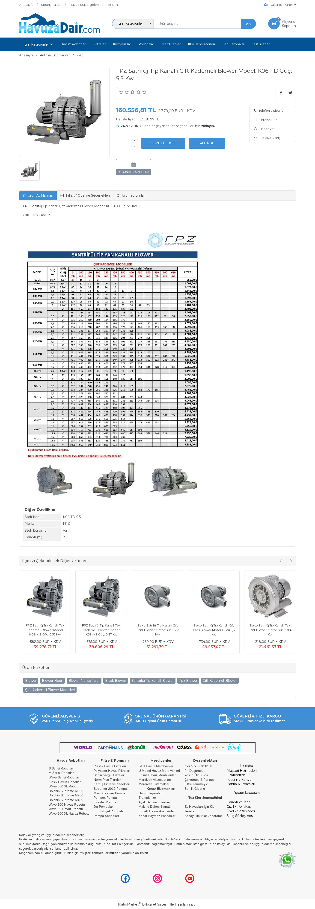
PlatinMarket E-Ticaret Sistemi (143, 904)
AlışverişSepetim (289, 24)
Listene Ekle (268, 120)
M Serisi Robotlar (61, 773)
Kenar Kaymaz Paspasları (157, 816)
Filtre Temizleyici (196, 784)
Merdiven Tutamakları (154, 784)
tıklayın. (208, 126)
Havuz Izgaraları (151, 793)
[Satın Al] (207, 143)
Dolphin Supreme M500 (66, 791)
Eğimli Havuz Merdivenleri (157, 775)
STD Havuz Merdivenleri (156, 766)
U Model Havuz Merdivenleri (159, 770)
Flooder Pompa (105, 802)
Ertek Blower (115, 681)
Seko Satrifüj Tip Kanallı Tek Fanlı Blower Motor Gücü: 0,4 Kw (270, 629)
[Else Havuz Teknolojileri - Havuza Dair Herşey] (59, 33)
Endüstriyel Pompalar (109, 811)
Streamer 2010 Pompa (110, 788)
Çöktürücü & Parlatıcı (199, 779)
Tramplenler (147, 797)
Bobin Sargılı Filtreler (109, 775)
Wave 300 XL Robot (63, 786)
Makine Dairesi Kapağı (155, 806)
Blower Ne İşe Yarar (84, 681)
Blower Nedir (52, 681)
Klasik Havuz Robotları (65, 782)
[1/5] (121, 92)
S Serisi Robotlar (61, 768)
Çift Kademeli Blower (220, 681)
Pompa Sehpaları (106, 816)
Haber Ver (267, 129)
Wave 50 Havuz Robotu (66, 809)
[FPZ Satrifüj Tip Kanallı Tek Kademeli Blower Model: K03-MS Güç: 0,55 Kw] (45, 597)
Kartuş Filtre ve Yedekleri (112, 784)
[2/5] (124, 92)
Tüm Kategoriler (36, 44)
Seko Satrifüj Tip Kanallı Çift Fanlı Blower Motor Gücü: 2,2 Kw (158, 629)
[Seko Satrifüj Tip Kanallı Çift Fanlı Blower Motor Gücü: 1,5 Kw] (214, 597)
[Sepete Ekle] (163, 143)
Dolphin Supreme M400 (66, 800)
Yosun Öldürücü (196, 775)
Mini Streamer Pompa (109, 793)
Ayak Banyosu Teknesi (155, 802)
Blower (30, 681)
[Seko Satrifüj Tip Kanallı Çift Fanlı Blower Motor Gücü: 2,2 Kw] (157, 597)
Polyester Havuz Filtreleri (112, 770)
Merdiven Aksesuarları (155, 779)
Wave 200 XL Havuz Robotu (69, 813)
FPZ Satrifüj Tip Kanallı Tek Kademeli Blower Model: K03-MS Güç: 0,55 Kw (45, 629)
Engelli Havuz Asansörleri (157, 811)
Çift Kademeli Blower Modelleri (50, 690)
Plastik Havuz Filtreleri (110, 766)
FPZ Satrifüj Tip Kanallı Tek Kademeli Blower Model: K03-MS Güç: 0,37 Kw (101, 629)
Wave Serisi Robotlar (64, 777)
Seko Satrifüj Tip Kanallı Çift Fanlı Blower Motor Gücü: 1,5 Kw (214, 629)
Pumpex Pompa (105, 797)
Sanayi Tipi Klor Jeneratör (203, 816)
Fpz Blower (188, 681)
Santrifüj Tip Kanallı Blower (153, 681)
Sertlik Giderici (194, 788)
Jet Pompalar (103, 806)
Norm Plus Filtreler (107, 779)
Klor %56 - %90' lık (198, 766)
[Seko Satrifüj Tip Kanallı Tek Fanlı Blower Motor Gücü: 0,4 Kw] (270, 597)
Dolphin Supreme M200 (66, 795)
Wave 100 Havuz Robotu (67, 804)
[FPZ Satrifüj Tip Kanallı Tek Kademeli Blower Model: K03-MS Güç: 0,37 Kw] (101, 597)
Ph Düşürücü (193, 770)
